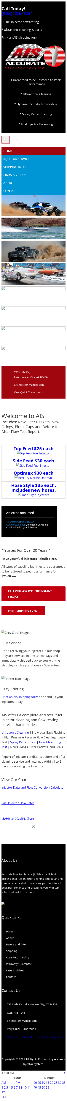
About (8, 183)
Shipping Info (14, 167)
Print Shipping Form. (23, 610)
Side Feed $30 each (33, 461)
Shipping (11, 951)
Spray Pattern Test (23, 742)
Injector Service (16, 159)
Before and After (16, 944)
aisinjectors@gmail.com (29, 384)
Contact (10, 191)
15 (47, 1083)
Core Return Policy (17, 957)
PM (18, 1083)
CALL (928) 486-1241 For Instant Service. (30, 593)
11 (29, 1087)
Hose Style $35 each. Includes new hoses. (33, 487)
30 (59, 1083)
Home (9, 931)
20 (51, 1083)
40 (35, 1087)
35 (64, 1083)
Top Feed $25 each (34, 448)
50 (43, 1087)
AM (3, 1083)
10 (25, 1087)
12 (3, 1092)
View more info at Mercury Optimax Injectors (35, 1037)
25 (55, 1083)
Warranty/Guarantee (19, 964)
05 (39, 1083)
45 (39, 1087)
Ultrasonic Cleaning (15, 732)
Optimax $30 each (34, 473)
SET (4, 1097)
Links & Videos (14, 175)
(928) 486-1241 (17, 13)
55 (47, 1087)
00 (35, 1083)
